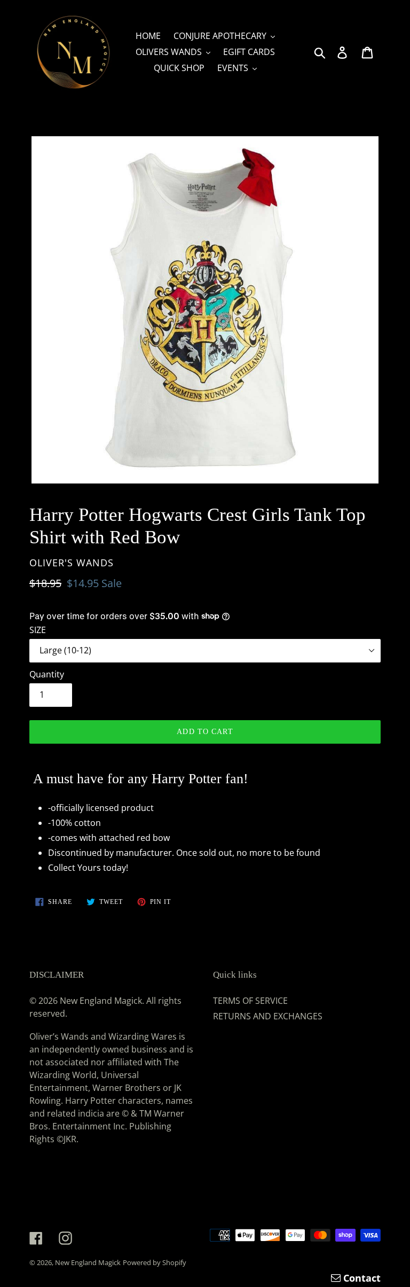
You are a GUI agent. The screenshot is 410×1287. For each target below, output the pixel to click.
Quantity (46, 674)
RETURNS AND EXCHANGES (267, 1016)
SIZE (37, 630)
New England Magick (88, 1262)
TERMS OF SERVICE (250, 1001)
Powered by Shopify (154, 1262)
